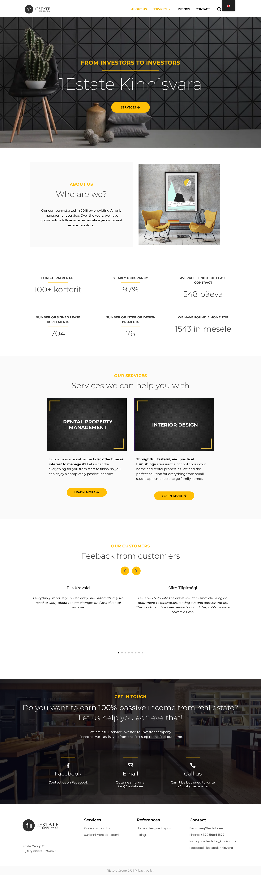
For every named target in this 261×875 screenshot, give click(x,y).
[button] (219, 9)
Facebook (68, 773)
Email (130, 773)
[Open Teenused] (169, 9)
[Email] (130, 765)
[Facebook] (68, 765)
